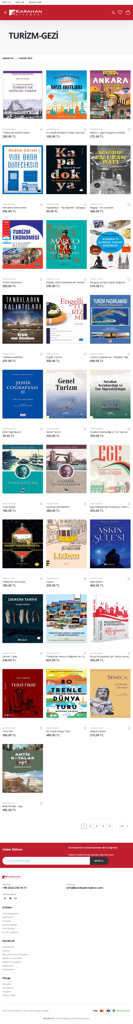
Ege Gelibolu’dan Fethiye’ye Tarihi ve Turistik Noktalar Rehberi (110, 506)
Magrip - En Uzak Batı (102, 207)
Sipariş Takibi (9, 995)
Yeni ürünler (8, 928)
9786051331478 (9, 279)
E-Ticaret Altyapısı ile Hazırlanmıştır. (66, 1018)
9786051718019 (96, 279)
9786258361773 (9, 803)
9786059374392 (9, 728)
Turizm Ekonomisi (12, 282)
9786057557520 (52, 653)
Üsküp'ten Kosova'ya (13, 581)
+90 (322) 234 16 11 (14, 888)
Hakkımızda (8, 946)
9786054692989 (96, 429)
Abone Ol (99, 860)
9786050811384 (96, 129)
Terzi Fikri (7, 731)
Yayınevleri (8, 917)
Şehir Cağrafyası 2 (12, 431)
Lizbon (49, 581)
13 (122, 826)
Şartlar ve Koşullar (11, 961)
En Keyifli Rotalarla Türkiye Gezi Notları (66, 132)
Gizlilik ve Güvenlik (12, 958)
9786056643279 (52, 578)
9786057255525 (9, 653)
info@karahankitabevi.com (84, 888)
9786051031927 (96, 204)
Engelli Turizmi (54, 357)
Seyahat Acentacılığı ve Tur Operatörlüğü (110, 431)
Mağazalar (7, 965)
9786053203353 (52, 354)
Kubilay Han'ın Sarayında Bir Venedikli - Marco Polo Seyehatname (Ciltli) (66, 282)
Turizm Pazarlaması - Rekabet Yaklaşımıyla (110, 357)
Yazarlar (6, 920)
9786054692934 (52, 429)
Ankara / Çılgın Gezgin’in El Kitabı (107, 132)
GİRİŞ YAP (19, 2)
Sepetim (6, 991)
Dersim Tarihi (9, 656)
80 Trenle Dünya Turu (58, 731)
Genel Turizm (53, 431)
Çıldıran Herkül (98, 731)
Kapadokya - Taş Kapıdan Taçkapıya (65, 207)
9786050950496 (52, 204)
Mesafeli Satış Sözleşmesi (15, 954)
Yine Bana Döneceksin (14, 207)
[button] (113, 12)
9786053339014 (9, 429)
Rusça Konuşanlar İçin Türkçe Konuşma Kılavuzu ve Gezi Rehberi (110, 656)
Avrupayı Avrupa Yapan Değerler (107, 282)
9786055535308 (9, 578)
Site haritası (8, 969)
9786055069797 (96, 504)
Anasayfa (8, 58)
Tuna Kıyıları (8, 506)
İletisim (6, 950)
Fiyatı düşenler (9, 924)
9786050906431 (9, 204)
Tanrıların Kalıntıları (12, 357)
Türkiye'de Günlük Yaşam (16, 132)
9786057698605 (96, 653)
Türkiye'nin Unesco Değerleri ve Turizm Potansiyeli (66, 656)
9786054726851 (52, 504)
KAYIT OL (6, 2)
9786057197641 (96, 578)
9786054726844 (9, 504)
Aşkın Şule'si (96, 581)
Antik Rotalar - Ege (12, 806)
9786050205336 (52, 129)
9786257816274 (52, 728)
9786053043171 (9, 354)
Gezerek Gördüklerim (58, 506)
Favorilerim (8, 987)
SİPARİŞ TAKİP (35, 2)
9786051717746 (52, 279)
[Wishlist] (41, 129)
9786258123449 (96, 728)
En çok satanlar (10, 932)
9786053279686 (96, 354)
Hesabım (6, 984)
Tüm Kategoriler (10, 913)
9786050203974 (9, 129)
